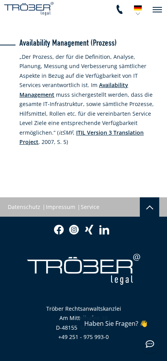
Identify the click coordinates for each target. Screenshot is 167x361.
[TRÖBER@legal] (29, 8)
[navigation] (157, 9)
